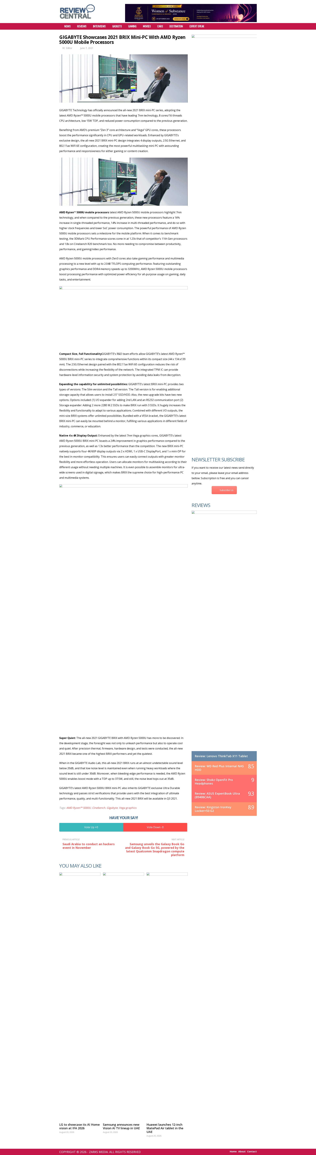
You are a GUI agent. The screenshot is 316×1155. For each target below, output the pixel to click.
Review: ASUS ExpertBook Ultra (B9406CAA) (217, 795)
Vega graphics (127, 808)
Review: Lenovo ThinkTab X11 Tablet (221, 756)
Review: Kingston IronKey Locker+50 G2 (213, 809)
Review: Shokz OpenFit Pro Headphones (214, 781)
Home (233, 1151)
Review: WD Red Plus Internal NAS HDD (219, 768)
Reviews (81, 26)
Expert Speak (196, 26)
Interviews (99, 26)
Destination (176, 26)
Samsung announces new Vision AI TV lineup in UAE (121, 1126)
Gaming (132, 26)
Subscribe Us (226, 490)
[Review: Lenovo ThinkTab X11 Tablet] (224, 634)
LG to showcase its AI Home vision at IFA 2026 (79, 1126)
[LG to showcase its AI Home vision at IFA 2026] (79, 995)
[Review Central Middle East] (77, 19)
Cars (160, 26)
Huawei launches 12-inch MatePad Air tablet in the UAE (164, 1128)
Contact (252, 1151)
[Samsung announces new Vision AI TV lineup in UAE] (123, 995)
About (242, 1151)
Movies (147, 26)
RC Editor (67, 48)
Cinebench (98, 808)
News (67, 26)
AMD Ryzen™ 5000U (78, 808)
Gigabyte (112, 808)
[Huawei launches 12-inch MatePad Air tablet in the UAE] (167, 995)
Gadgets (117, 26)
